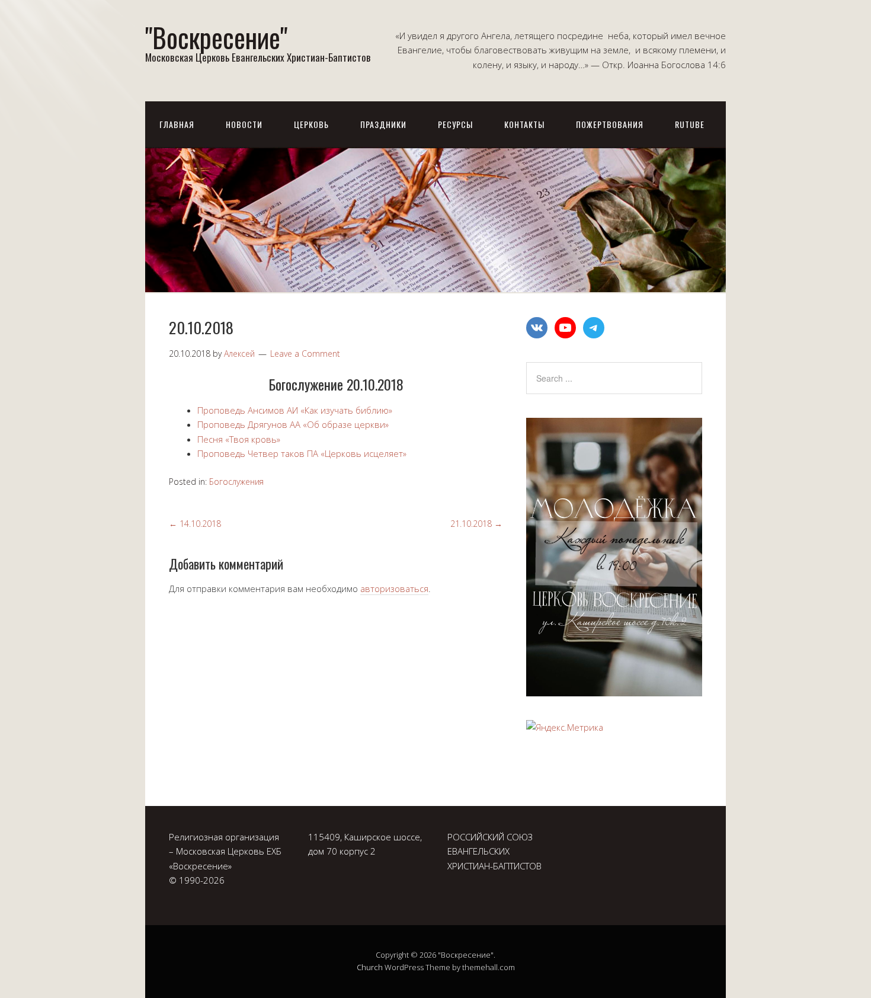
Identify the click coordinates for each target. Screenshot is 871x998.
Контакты (524, 124)
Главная (176, 124)
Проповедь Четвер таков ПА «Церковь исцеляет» (304, 453)
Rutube (690, 124)
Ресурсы (455, 124)
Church (370, 967)
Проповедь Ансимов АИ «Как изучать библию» (294, 410)
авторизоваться (394, 588)
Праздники (383, 124)
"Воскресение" (216, 37)
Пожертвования (609, 124)
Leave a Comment (305, 353)
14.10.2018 (195, 523)
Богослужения (236, 481)
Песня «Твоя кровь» (238, 439)
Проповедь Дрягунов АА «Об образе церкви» (293, 424)
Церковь (311, 124)
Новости (244, 124)
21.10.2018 (476, 523)
